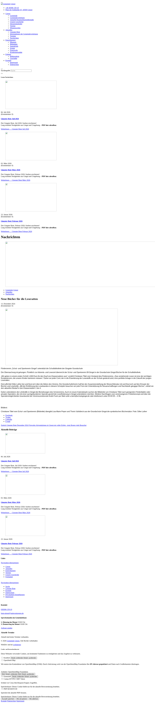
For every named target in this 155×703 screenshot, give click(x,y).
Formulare (9, 577)
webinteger (17, 645)
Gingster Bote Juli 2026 (10, 119)
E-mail (7, 421)
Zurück (14, 425)
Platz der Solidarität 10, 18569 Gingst (18, 10)
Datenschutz (11, 701)
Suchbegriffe (5, 71)
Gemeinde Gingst (13, 641)
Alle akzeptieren (21, 699)
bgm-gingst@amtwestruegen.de (12, 613)
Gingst (7, 567)
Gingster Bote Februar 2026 (11, 221)
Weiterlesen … (15, 129)
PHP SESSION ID (10, 689)
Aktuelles (8, 569)
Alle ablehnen (33, 699)
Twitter (8, 417)
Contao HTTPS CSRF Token (14, 679)
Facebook (8, 415)
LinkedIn (8, 419)
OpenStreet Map (9, 660)
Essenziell (7, 676)
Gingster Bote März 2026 (10, 170)
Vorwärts (57, 425)
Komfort (7, 658)
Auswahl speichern (8, 699)
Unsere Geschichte (12, 575)
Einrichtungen (10, 571)
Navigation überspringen (10, 563)
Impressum (20, 701)
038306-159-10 (6, 609)
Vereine (8, 573)
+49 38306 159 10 (12, 8)
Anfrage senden (6, 628)
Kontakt (4, 701)
